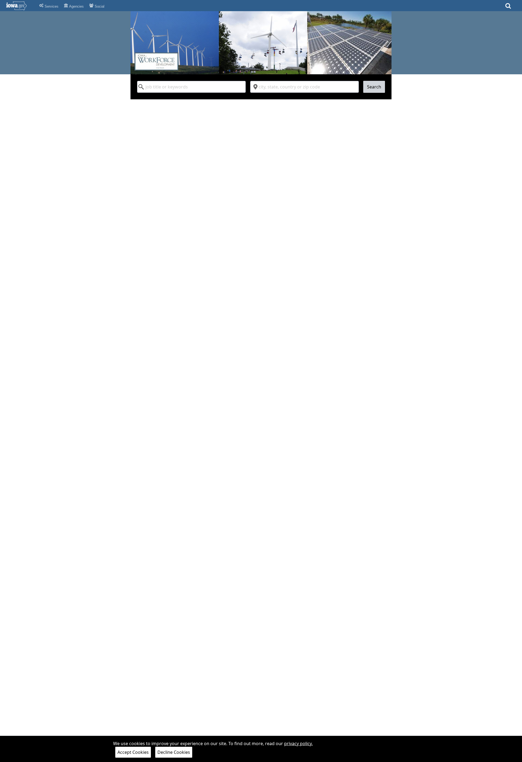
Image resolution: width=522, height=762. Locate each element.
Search (374, 87)
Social (99, 6)
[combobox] (191, 87)
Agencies (76, 6)
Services (51, 6)
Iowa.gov (19, 5)
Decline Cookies (173, 752)
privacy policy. (298, 743)
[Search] (508, 7)
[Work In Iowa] (260, 42)
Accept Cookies (133, 752)
